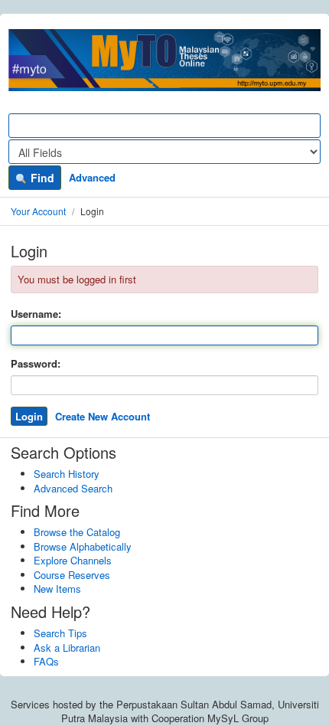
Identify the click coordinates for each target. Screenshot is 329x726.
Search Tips (60, 633)
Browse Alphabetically (83, 546)
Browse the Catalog (77, 532)
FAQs (46, 661)
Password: (35, 364)
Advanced (92, 177)
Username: (36, 314)
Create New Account (102, 416)
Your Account (38, 210)
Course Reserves (72, 574)
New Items (57, 588)
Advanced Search (73, 488)
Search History (66, 473)
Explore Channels (73, 560)
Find (41, 177)
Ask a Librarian (67, 647)
